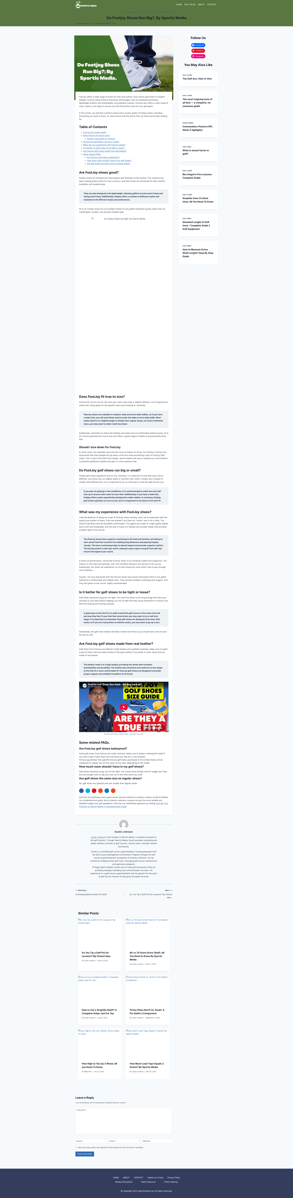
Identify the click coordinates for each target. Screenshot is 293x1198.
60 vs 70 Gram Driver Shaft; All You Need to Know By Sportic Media (147, 956)
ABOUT (201, 4)
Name (80, 1141)
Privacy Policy (173, 1177)
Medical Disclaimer (124, 1182)
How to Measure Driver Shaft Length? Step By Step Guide (198, 253)
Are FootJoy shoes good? (94, 132)
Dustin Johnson (83, 23)
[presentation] (99, 932)
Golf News (187, 147)
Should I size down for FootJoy (101, 139)
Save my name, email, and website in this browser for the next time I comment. (111, 1147)
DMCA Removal (148, 1182)
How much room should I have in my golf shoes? (109, 160)
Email (113, 1141)
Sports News (188, 123)
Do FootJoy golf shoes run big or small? (101, 142)
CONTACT (211, 4)
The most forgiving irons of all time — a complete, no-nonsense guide (197, 103)
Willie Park (88, 1071)
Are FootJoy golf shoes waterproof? (103, 157)
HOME (179, 4)
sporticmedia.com (146, 1191)
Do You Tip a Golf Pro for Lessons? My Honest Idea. (151, 894)
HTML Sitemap (171, 1182)
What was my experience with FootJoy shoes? (104, 145)
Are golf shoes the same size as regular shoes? (109, 163)
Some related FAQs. (92, 154)
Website (146, 1141)
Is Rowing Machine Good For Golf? (91, 892)
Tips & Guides (131, 12)
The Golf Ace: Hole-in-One (197, 78)
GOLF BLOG (189, 4)
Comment (81, 1110)
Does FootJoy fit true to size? (96, 135)
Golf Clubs (187, 75)
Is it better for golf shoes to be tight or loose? (104, 148)
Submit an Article (155, 1177)
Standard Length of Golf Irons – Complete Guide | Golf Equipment (196, 225)
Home (122, 12)
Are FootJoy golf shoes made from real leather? (105, 151)
